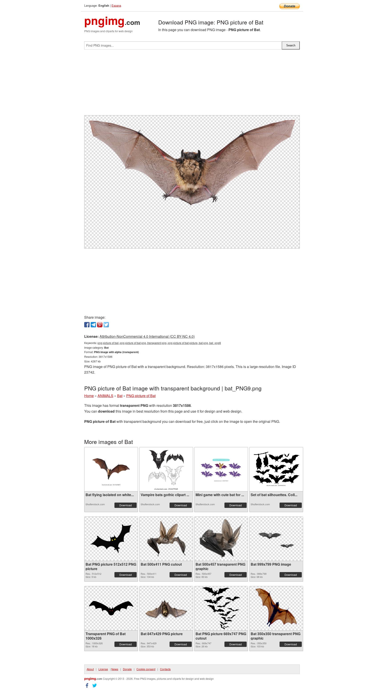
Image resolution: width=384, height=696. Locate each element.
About (90, 669)
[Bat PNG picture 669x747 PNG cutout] (221, 608)
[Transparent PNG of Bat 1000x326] (111, 608)
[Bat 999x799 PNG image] (276, 538)
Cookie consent (145, 669)
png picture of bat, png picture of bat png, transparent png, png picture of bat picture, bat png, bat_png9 (159, 343)
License (103, 669)
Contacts (165, 669)
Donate (127, 669)
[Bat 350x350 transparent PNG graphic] (276, 608)
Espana (116, 5)
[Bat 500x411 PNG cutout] (166, 539)
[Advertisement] (192, 84)
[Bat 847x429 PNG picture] (166, 608)
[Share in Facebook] (87, 324)
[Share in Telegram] (93, 324)
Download (125, 505)
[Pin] (99, 324)
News (114, 669)
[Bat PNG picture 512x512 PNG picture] (111, 539)
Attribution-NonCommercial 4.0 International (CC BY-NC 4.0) (147, 336)
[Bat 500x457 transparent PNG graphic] (221, 539)
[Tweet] (106, 324)
